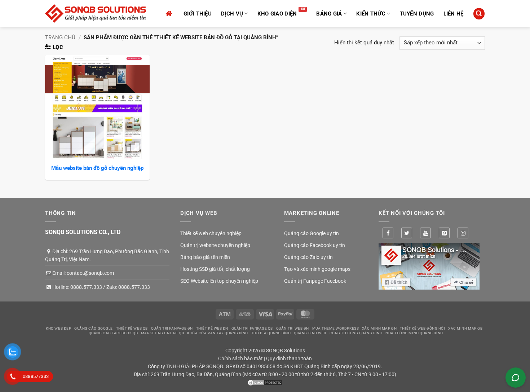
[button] (478, 13)
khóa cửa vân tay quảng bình (217, 333)
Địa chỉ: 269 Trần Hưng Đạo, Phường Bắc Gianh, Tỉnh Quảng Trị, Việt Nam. (107, 255)
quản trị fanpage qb (252, 328)
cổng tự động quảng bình (356, 333)
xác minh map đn (379, 328)
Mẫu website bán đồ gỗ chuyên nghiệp (97, 168)
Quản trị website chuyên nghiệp (215, 245)
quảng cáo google (93, 328)
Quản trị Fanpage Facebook (315, 281)
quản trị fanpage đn (172, 328)
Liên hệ (453, 13)
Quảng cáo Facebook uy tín (314, 245)
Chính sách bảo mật (240, 358)
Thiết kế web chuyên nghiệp (211, 233)
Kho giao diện (277, 13)
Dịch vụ (232, 13)
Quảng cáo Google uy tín (311, 233)
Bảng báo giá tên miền (205, 257)
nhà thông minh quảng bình (414, 333)
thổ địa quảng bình (271, 333)
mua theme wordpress (335, 328)
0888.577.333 (86, 287)
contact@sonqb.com (90, 273)
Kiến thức (370, 13)
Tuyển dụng (417, 13)
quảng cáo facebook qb (113, 333)
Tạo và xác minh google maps (317, 269)
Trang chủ (60, 37)
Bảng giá (329, 13)
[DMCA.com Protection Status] (265, 382)
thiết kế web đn (212, 328)
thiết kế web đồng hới (422, 328)
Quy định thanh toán (289, 358)
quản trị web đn (292, 328)
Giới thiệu (198, 13)
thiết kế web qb (132, 328)
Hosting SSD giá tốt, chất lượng (215, 269)
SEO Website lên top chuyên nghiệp (219, 281)
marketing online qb (162, 333)
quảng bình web (310, 333)
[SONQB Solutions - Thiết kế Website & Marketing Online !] (95, 14)
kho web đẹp (58, 328)
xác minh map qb (465, 328)
